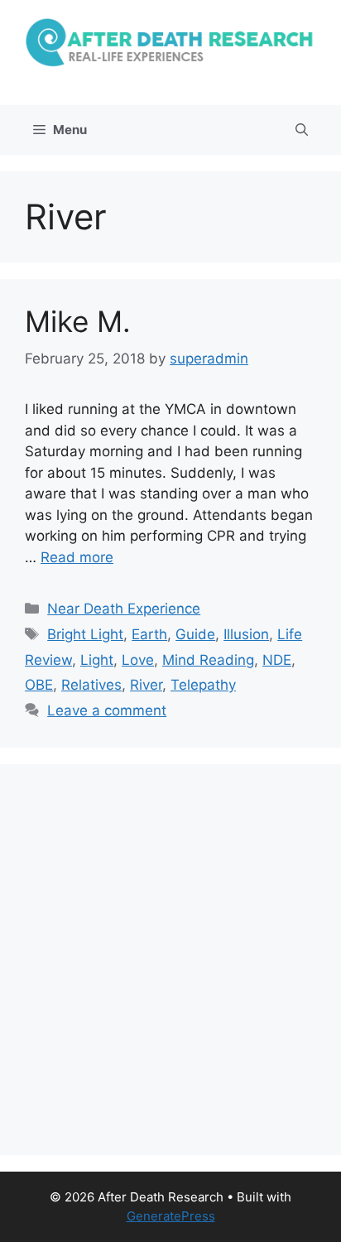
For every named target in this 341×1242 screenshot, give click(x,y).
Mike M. (78, 321)
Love (138, 660)
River (146, 684)
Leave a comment (106, 710)
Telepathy (203, 684)
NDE (276, 660)
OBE (39, 684)
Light (96, 660)
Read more (77, 557)
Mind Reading (208, 660)
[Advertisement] (170, 959)
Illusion (246, 634)
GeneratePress (171, 1216)
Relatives (91, 684)
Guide (195, 634)
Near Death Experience (123, 608)
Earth (149, 634)
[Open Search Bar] (301, 130)
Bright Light (85, 634)
